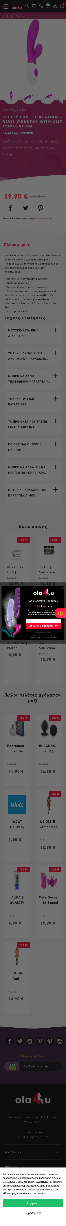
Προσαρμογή (33, 1213)
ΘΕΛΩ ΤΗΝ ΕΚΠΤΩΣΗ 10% (43, 626)
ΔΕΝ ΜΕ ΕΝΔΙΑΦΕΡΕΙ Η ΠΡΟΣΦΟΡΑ (43, 632)
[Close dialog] (63, 588)
